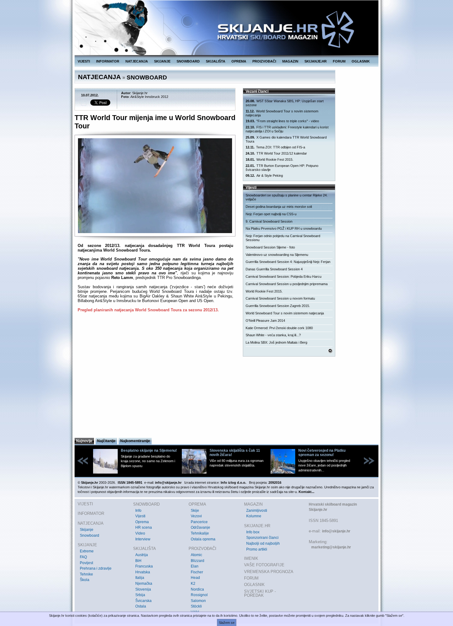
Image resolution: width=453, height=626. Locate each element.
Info (138, 510)
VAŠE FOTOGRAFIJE (264, 565)
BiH (138, 561)
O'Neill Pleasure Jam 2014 (265, 320)
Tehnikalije (200, 533)
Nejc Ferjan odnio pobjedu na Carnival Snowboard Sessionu (283, 238)
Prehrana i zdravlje (96, 568)
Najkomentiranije (135, 441)
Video (140, 533)
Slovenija (143, 589)
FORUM (339, 61)
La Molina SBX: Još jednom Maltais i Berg (276, 342)
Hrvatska (142, 572)
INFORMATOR (107, 61)
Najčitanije (106, 441)
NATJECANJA (136, 61)
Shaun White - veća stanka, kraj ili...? (273, 335)
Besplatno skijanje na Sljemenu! (149, 450)
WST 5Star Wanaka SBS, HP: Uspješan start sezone (285, 103)
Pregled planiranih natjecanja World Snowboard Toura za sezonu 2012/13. (148, 310)
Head (195, 578)
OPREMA (238, 61)
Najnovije (84, 441)
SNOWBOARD (188, 61)
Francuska (144, 566)
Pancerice (199, 522)
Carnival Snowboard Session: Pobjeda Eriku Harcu (283, 276)
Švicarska (143, 601)
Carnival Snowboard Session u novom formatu (280, 298)
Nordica (197, 589)
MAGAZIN (290, 61)
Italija (139, 578)
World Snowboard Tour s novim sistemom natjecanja (282, 113)
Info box (252, 532)
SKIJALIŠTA (215, 61)
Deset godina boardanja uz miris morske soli (279, 206)
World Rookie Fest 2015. (269, 159)
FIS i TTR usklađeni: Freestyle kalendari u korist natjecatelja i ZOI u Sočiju (287, 129)
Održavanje (200, 527)
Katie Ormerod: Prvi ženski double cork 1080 (279, 328)
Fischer (197, 572)
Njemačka (143, 583)
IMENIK (251, 558)
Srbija (140, 595)
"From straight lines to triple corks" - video (282, 121)
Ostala (140, 606)
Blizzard (197, 561)
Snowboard (89, 535)
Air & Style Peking (264, 175)
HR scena (143, 527)
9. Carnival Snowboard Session (269, 221)
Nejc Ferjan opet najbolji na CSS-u (271, 214)
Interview (142, 539)
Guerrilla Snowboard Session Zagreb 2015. (278, 306)
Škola (84, 580)
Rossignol (199, 595)
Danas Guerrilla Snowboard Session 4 (274, 269)
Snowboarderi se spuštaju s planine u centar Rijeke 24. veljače (287, 197)
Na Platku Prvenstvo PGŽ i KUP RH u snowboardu (284, 228)
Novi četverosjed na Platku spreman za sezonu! (321, 452)
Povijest (86, 563)
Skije (195, 510)
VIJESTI (84, 61)
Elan (194, 566)
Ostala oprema (203, 539)
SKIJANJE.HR (315, 61)
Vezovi (196, 516)
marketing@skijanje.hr (331, 547)
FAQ (83, 557)
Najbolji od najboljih (263, 543)
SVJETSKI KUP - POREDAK (260, 593)
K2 (193, 583)
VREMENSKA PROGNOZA (268, 572)
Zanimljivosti (256, 510)
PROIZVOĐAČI (264, 61)
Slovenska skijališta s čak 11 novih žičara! (235, 452)
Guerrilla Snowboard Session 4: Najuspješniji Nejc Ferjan (288, 262)
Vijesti (140, 516)
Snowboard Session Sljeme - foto (270, 247)
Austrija (141, 555)
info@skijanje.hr (336, 531)
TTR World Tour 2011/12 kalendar (276, 153)
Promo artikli (256, 549)
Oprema (142, 522)
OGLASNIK (361, 61)
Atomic (196, 555)
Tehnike (86, 574)
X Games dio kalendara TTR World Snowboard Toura (286, 139)
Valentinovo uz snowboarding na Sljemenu (277, 254)
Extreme (87, 551)
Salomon (198, 601)
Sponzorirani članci (262, 537)
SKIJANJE (162, 61)
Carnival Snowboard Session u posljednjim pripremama (287, 284)
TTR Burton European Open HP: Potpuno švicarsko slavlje (282, 168)
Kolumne (253, 516)
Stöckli (196, 606)
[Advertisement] (155, 377)
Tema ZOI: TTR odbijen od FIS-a (275, 147)
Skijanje (86, 529)
